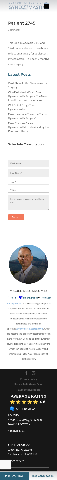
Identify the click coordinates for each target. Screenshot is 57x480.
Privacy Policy (28, 379)
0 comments (14, 29)
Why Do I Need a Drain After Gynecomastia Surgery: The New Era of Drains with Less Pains (27, 96)
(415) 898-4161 (14, 475)
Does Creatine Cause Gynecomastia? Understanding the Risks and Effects (28, 127)
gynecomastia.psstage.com (29, 328)
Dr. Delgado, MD (14, 303)
